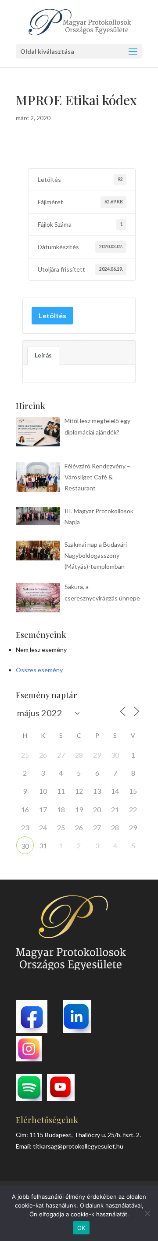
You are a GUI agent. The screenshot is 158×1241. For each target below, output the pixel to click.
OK (81, 1227)
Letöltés (52, 315)
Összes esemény (39, 670)
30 (25, 846)
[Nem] (147, 1213)
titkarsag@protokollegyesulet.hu (78, 1146)
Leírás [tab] (43, 355)
